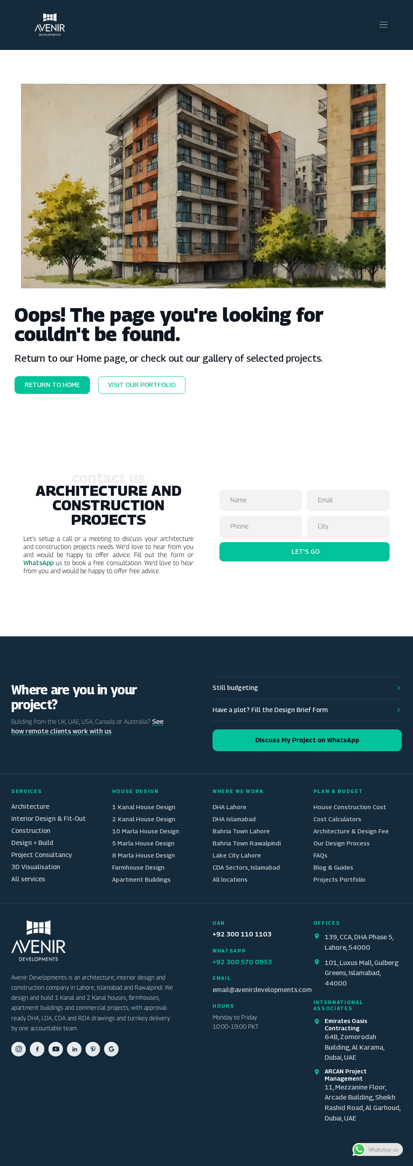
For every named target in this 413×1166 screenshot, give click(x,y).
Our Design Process (341, 843)
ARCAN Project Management (346, 1075)
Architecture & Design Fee (351, 831)
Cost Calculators (337, 818)
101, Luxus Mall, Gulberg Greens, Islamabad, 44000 (361, 973)
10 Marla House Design (145, 831)
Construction (30, 831)
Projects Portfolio (339, 879)
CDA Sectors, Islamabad (246, 867)
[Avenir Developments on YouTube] (55, 1049)
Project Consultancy (41, 855)
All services (28, 879)
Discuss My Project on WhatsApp (307, 740)
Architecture (30, 806)
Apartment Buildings (141, 879)
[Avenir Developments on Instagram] (18, 1049)
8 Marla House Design (143, 855)
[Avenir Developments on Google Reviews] (111, 1049)
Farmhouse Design (138, 867)
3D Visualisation (35, 867)
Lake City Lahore (237, 855)
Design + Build (32, 843)
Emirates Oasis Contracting (346, 1024)
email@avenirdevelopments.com (262, 990)
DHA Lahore (229, 806)
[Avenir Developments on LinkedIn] (74, 1049)
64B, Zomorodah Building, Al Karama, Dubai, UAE (354, 1047)
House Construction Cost (349, 806)
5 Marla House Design (143, 843)
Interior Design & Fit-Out (48, 818)
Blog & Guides (333, 867)
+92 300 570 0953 (242, 962)
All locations (230, 879)
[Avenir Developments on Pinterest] (93, 1049)
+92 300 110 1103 (242, 934)
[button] (383, 25)
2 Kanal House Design (143, 818)
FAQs (320, 855)
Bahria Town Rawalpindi (247, 843)
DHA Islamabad (234, 818)
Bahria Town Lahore (241, 831)
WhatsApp (38, 563)
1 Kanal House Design (143, 806)
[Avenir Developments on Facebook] (37, 1049)
